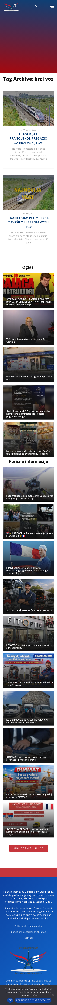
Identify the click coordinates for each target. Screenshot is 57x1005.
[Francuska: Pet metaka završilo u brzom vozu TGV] (28, 192)
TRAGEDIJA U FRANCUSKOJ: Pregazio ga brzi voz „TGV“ (28, 138)
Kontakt (28, 937)
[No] (53, 995)
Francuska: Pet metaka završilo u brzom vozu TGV (28, 222)
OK (10, 1000)
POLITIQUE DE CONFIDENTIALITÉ (33, 1000)
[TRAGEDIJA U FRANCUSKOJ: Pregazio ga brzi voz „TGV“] (28, 108)
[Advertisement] (28, 41)
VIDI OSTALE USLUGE (29, 848)
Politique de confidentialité (28, 926)
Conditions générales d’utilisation (28, 931)
